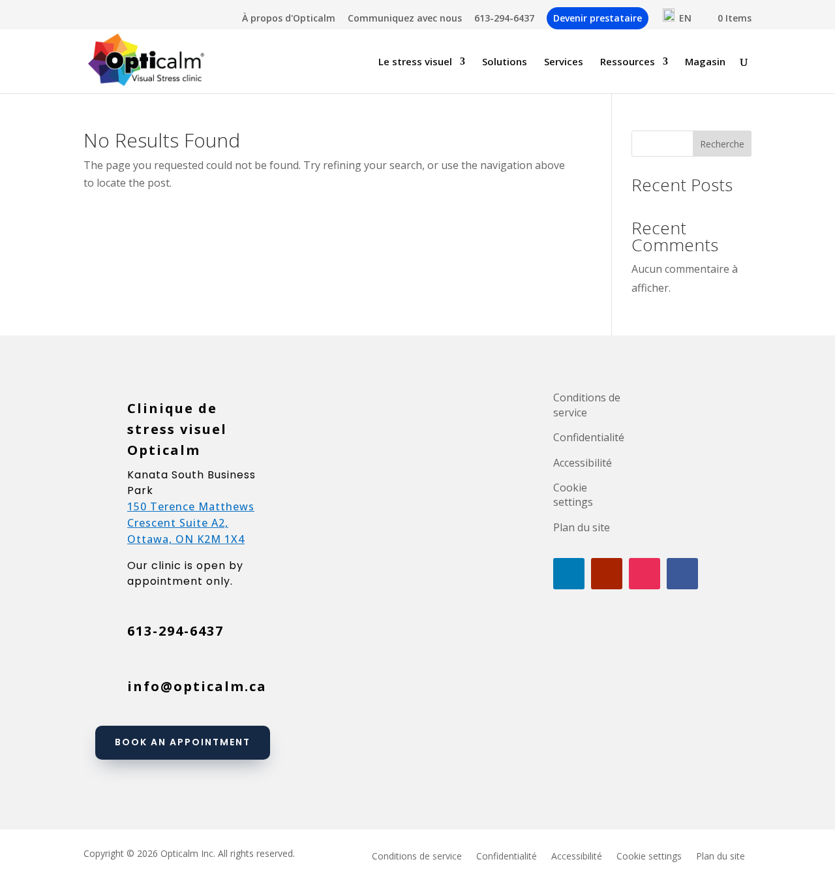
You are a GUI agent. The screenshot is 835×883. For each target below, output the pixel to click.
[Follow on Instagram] (644, 573)
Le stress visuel (415, 62)
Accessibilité (582, 463)
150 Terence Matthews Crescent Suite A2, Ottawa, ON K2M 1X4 (190, 522)
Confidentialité (588, 437)
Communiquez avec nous (405, 19)
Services (563, 62)
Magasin (705, 62)
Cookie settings (573, 494)
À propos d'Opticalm (288, 19)
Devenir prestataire (597, 18)
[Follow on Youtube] (606, 573)
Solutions (504, 62)
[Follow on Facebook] (682, 573)
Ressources (627, 62)
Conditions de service (586, 404)
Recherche (722, 144)
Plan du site (581, 527)
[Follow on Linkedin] (568, 573)
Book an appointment (182, 742)
